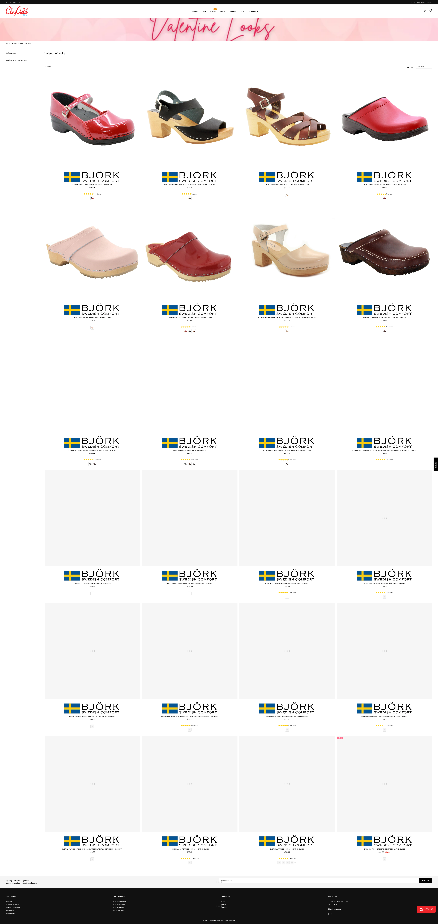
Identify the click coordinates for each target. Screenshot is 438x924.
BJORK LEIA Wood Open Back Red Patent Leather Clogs (384, 849)
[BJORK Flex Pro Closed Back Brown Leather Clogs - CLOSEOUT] (189, 518)
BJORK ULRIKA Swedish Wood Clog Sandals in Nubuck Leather (384, 716)
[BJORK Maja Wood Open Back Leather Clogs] (287, 784)
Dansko (223, 904)
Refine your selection (16, 60)
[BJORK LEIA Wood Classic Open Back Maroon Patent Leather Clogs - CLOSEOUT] (92, 784)
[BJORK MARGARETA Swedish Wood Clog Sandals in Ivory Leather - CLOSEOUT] (287, 252)
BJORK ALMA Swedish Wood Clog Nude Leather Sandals (384, 583)
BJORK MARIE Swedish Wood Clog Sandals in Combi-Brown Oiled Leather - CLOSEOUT (384, 450)
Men (204, 11)
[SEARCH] (425, 11)
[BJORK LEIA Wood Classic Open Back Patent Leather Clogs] (189, 252)
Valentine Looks (17, 43)
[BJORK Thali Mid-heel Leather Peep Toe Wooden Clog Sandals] (92, 651)
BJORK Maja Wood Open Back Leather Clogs (287, 849)
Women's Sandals (120, 901)
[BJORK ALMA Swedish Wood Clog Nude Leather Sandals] (384, 518)
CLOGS (213, 10)
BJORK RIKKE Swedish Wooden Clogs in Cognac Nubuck (287, 716)
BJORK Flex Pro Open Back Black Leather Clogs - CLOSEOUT (287, 583)
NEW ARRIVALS (254, 11)
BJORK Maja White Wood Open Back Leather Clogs (190, 849)
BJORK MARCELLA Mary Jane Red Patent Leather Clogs (92, 185)
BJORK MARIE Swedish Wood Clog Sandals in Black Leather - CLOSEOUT (189, 185)
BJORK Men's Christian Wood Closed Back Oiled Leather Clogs (287, 450)
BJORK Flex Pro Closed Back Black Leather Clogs (92, 583)
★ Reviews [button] (436, 464)
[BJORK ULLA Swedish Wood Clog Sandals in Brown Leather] (287, 119)
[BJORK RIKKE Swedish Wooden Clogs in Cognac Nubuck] (287, 651)
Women (195, 11)
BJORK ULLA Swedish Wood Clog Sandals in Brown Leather (287, 185)
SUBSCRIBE (425, 880)
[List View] (411, 67)
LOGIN (413, 2)
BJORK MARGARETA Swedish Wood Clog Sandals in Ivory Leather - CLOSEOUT (287, 317)
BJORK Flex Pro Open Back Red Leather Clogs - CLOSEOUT (384, 185)
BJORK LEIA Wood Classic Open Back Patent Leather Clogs (190, 317)
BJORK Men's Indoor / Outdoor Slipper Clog (189, 450)
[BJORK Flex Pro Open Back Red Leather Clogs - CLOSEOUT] (384, 119)
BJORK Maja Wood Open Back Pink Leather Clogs (92, 317)
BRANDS (233, 11)
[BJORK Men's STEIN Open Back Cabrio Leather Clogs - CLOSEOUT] (92, 385)
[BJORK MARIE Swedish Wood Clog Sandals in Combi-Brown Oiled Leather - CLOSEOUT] (384, 385)
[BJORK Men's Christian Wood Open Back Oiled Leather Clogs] (384, 252)
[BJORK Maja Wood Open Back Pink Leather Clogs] (92, 252)
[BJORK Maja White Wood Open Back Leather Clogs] (189, 784)
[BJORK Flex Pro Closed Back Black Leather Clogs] (92, 518)
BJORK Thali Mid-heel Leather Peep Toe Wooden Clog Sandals (92, 716)
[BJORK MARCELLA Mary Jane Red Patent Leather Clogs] (92, 119)
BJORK (223, 901)
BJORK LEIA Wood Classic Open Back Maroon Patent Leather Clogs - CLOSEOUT (92, 849)
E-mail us (334, 904)
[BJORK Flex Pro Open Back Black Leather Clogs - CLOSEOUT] (287, 518)
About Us (9, 901)
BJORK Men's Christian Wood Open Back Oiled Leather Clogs (384, 317)
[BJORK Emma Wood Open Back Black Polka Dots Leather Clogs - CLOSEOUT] (189, 651)
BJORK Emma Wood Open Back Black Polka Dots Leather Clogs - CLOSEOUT (189, 716)
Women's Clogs (119, 904)
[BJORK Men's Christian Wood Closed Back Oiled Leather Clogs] (287, 385)
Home (8, 43)
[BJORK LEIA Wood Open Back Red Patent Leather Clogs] (384, 784)
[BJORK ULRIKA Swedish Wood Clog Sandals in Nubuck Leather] (384, 651)
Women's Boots (118, 907)
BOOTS (222, 11)
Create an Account (424, 2)
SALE (242, 11)
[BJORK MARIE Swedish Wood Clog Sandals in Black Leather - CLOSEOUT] (189, 119)
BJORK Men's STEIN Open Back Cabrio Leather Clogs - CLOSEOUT (92, 450)
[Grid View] (407, 67)
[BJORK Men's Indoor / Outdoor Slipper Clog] (189, 385)
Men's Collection (119, 910)
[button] (45, 902)
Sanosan (224, 907)
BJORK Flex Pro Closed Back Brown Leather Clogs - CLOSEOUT (189, 583)
